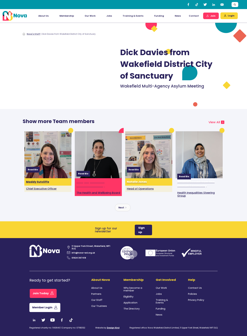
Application (130, 302)
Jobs (109, 15)
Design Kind (113, 327)
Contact (194, 15)
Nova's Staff (33, 34)
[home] (15, 16)
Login (231, 15)
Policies (192, 294)
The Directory (132, 308)
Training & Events (133, 15)
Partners (96, 294)
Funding (160, 308)
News (178, 15)
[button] (43, 16)
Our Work (90, 15)
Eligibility (128, 296)
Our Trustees (99, 306)
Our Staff (96, 300)
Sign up (141, 230)
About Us (96, 288)
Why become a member (133, 289)
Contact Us (195, 288)
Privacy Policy (196, 300)
